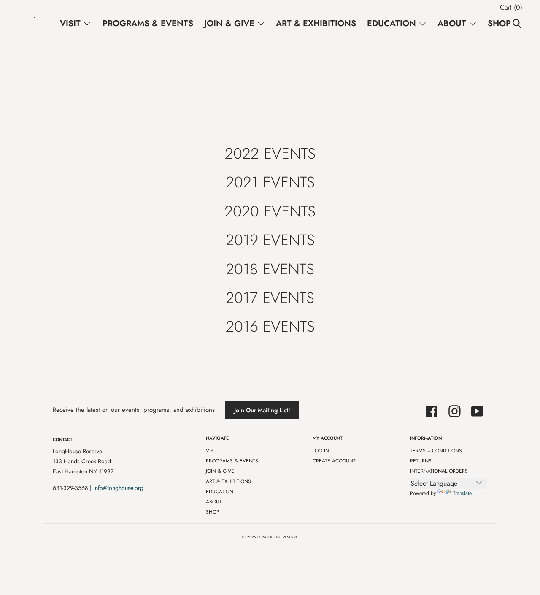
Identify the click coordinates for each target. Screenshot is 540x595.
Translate (462, 493)
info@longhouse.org (118, 488)
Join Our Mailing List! (262, 410)
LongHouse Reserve (277, 537)
